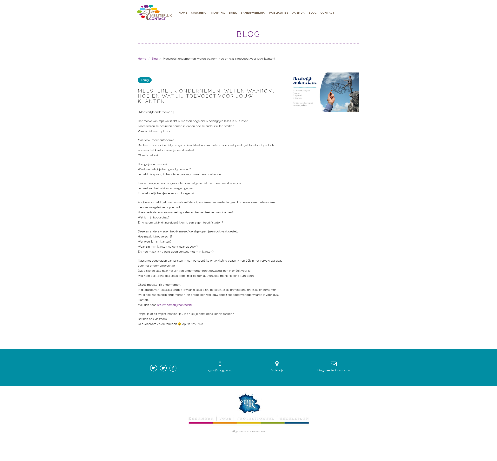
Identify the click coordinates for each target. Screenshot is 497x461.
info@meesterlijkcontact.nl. (174, 305)
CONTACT (328, 12)
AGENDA (298, 12)
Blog (154, 58)
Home (142, 58)
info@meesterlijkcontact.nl (333, 370)
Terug (145, 80)
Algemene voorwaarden (248, 431)
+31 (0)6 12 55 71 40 (220, 370)
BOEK (233, 12)
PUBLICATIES (278, 12)
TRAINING (217, 12)
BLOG (312, 12)
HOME (183, 12)
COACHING (199, 12)
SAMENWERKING (253, 12)
